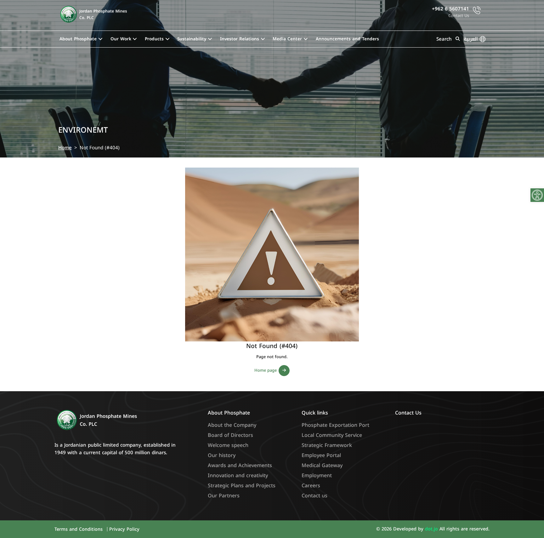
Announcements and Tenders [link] (347, 39)
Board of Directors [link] (230, 435)
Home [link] (65, 147)
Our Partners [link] (224, 496)
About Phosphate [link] (78, 39)
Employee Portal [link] (321, 455)
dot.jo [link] (432, 529)
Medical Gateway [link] (322, 465)
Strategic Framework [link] (327, 445)
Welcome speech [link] (228, 445)
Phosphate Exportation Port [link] (335, 425)
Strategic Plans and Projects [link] (241, 485)
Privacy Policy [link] (124, 529)
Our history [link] (221, 455)
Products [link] (154, 39)
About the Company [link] (232, 425)
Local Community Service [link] (332, 435)
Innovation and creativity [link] (238, 475)
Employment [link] (317, 475)
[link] (537, 195)
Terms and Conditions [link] (79, 529)
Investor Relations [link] (239, 39)
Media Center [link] (287, 39)
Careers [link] (311, 485)
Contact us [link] (314, 496)
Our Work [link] (120, 39)
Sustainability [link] (191, 39)
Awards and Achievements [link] (240, 465)
